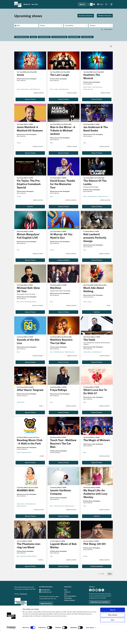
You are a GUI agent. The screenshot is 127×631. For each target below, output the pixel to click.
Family (18, 89)
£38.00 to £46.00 (104, 253)
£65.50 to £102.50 (37, 305)
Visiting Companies (69, 600)
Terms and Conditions (70, 596)
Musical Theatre (25, 89)
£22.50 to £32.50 (104, 406)
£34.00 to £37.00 (71, 559)
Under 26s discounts (21, 37)
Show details (90, 627)
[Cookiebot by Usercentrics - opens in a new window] (11, 627)
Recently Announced (86, 15)
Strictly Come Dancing (59, 37)
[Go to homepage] (17, 4)
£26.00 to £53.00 (71, 406)
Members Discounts (104, 15)
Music (51, 142)
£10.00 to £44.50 (104, 355)
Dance (51, 352)
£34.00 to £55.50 (104, 509)
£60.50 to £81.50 (104, 146)
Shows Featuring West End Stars (29, 301)
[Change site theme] (90, 4)
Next (109, 574)
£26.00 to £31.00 (38, 200)
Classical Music (87, 352)
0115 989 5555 (45, 589)
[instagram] (93, 590)
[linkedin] (103, 590)
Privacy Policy (68, 598)
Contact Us (67, 592)
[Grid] (111, 46)
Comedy (56, 89)
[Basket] (94, 4)
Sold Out (30, 206)
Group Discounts (87, 37)
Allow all (112, 610)
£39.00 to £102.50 (70, 200)
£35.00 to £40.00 (104, 456)
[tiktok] (99, 590)
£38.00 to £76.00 (38, 253)
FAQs (65, 589)
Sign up (82, 4)
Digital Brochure (46, 603)
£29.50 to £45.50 (38, 355)
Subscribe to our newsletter (99, 602)
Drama (51, 89)
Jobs (65, 594)
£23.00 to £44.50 (38, 146)
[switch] (49, 627)
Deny (112, 620)
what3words (23, 594)
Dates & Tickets (30, 99)
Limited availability (63, 260)
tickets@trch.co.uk (46, 592)
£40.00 (40, 559)
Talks (18, 250)
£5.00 (41, 406)
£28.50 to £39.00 (104, 559)
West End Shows (74, 37)
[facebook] (90, 590)
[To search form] (106, 4)
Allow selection (112, 615)
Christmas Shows (44, 37)
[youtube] (96, 590)
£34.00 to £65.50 (71, 253)
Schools (33, 37)
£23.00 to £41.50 (71, 509)
